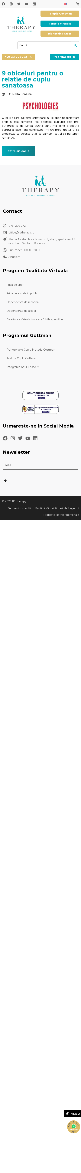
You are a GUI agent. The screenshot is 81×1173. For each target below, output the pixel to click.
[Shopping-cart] (77, 4)
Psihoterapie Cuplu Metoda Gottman (31, 349)
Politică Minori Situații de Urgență (57, 508)
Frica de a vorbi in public (22, 293)
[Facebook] (3, 4)
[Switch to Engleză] (65, 4)
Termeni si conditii (19, 508)
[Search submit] (75, 45)
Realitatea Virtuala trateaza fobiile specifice (35, 319)
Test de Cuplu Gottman (22, 358)
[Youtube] (26, 4)
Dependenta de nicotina (23, 302)
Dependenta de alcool (21, 310)
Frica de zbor (15, 284)
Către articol (17, 151)
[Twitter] (18, 4)
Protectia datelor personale (61, 515)
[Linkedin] (34, 4)
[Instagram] (11, 4)
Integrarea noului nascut (23, 367)
